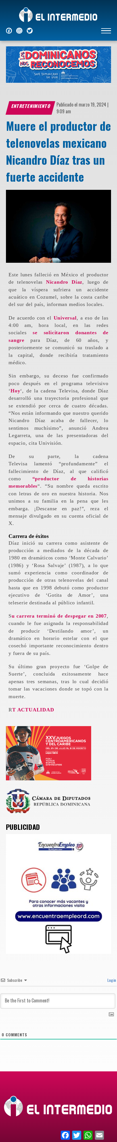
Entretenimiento (31, 106)
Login (111, 980)
